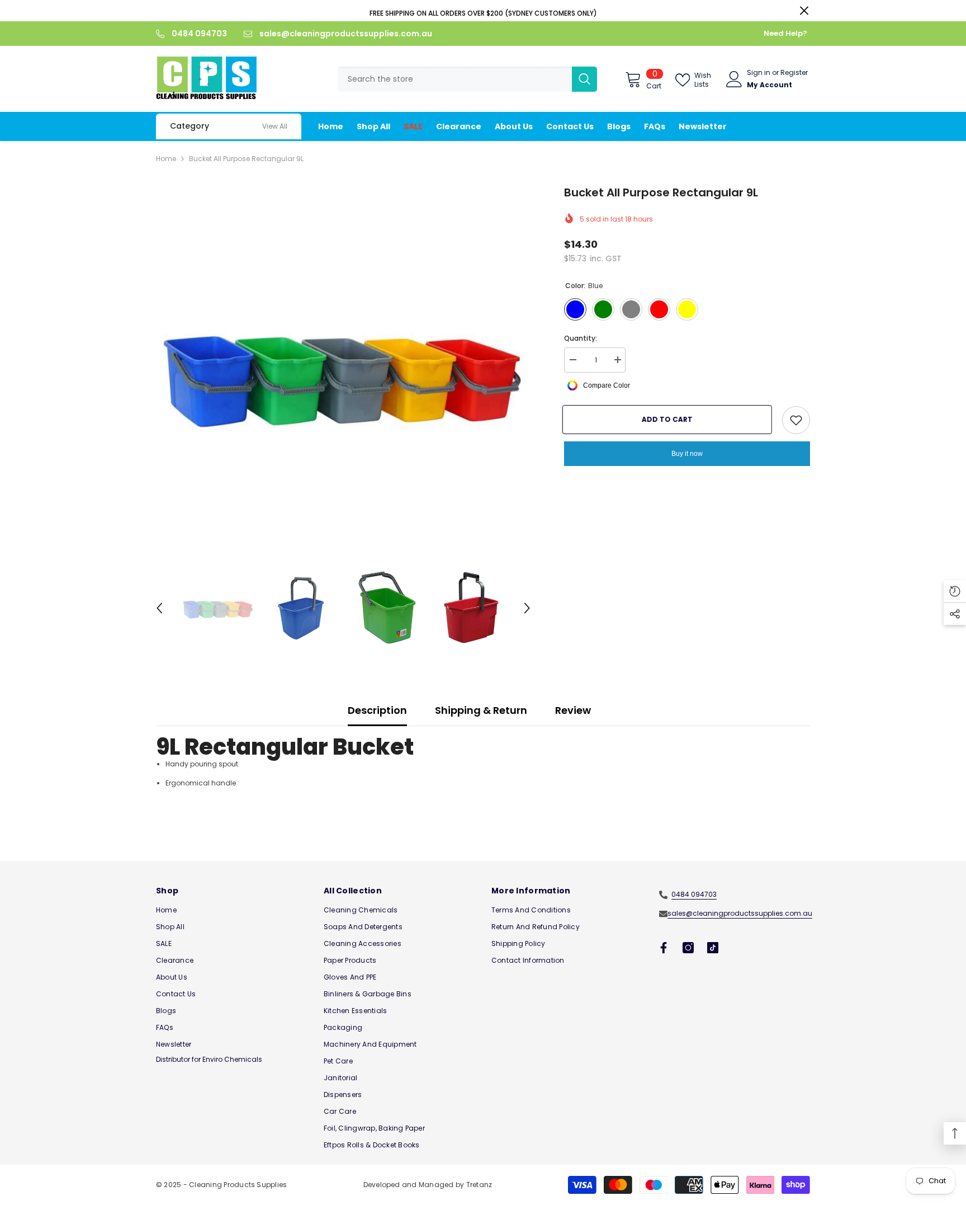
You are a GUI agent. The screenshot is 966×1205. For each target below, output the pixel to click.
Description (377, 710)
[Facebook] (663, 947)
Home (166, 158)
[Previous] (159, 608)
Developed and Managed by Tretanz (428, 1184)
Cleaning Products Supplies (238, 1184)
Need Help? (785, 33)
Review (573, 710)
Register (794, 72)
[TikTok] (712, 947)
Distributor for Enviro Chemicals (209, 1059)
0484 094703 (199, 33)
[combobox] (455, 79)
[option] (343, 371)
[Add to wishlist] (796, 420)
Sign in (758, 72)
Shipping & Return (481, 710)
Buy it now (687, 454)
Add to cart (668, 419)
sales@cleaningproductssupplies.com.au (345, 33)
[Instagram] (688, 947)
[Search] (467, 79)
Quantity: (580, 338)
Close (804, 11)
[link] (274, 126)
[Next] (527, 608)
